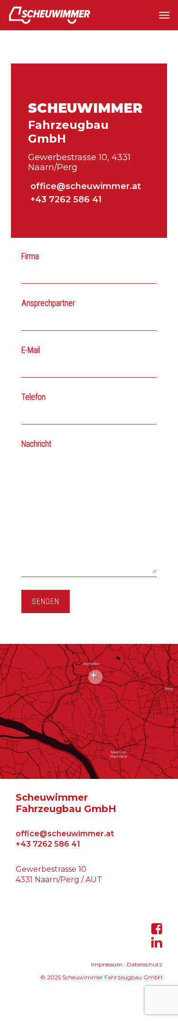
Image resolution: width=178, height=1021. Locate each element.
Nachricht (36, 444)
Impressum (106, 964)
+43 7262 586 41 (65, 199)
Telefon (33, 397)
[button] (164, 15)
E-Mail (30, 350)
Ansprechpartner (48, 303)
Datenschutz (144, 964)
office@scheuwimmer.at (84, 186)
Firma (30, 256)
